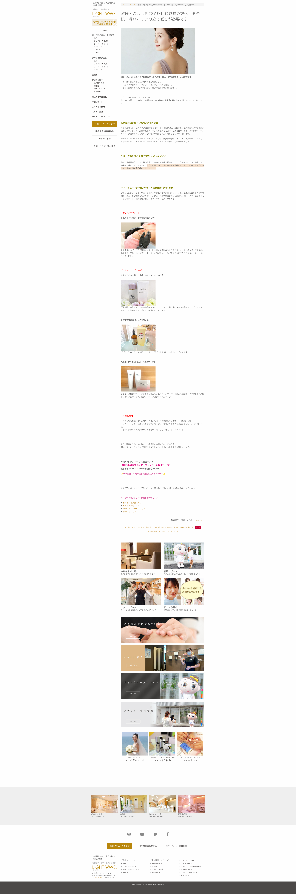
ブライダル (98, 49)
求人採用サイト (186, 869)
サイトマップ (186, 875)
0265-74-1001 (129, 816)
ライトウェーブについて (102, 116)
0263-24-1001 (98, 877)
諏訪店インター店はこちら (134, 508)
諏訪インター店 (99, 89)
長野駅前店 (98, 91)
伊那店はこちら (129, 511)
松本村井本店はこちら (132, 502)
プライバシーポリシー (189, 872)
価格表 (94, 75)
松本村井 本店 (99, 83)
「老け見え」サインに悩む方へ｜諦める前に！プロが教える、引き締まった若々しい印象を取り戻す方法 (158, 527)
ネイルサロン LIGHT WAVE (191, 866)
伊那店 (96, 86)
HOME (104, 30)
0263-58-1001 (100, 816)
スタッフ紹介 (97, 111)
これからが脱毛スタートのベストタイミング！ (162, 531)
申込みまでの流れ (99, 97)
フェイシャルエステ (101, 41)
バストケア (98, 47)
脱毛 (95, 38)
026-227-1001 (187, 816)
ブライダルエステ (187, 860)
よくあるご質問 (98, 106)
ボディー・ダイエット (102, 44)
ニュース (199, 520)
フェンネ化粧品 (186, 863)
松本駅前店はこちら (131, 505)
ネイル (96, 52)
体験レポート (97, 102)
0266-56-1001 (158, 816)
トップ (198, 527)
